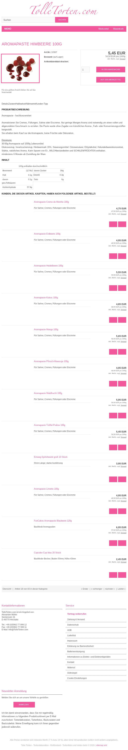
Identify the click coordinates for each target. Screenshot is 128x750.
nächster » (110, 589)
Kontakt (70, 662)
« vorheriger (96, 589)
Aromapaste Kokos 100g (46, 297)
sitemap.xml (101, 745)
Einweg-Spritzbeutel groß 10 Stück (51, 457)
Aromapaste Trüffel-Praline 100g (49, 425)
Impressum (72, 641)
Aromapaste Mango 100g (46, 329)
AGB (69, 630)
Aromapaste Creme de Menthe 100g (51, 202)
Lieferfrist (71, 635)
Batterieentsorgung (76, 651)
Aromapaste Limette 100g (46, 489)
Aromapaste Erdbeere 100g (47, 234)
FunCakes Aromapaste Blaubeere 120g (53, 520)
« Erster (84, 589)
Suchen (61, 20)
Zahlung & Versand (76, 619)
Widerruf (71, 667)
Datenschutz (73, 625)
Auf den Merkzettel (111, 79)
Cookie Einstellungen (77, 678)
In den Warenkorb (110, 69)
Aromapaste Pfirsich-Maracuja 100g (51, 361)
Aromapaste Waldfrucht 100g (48, 393)
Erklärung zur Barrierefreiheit (80, 646)
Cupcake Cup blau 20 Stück (47, 552)
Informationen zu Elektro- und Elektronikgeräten (88, 657)
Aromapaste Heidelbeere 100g (48, 265)
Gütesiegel (72, 673)
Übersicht (6, 589)
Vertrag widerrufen (76, 614)
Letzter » (122, 589)
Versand (122, 59)
